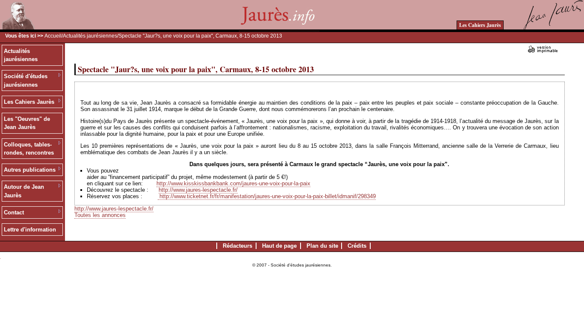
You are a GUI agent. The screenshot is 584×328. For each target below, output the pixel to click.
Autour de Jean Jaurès (24, 191)
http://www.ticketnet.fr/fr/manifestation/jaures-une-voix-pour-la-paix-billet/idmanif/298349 (267, 196)
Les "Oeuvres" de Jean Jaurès (27, 123)
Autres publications (30, 170)
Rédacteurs (237, 246)
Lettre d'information (30, 229)
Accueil (53, 36)
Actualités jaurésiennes (90, 36)
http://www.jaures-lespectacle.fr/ (198, 190)
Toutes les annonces (100, 215)
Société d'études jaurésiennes (25, 80)
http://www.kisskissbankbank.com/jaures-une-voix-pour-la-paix (233, 183)
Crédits (357, 246)
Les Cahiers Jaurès (480, 25)
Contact (14, 212)
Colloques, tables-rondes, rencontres (29, 148)
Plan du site (322, 246)
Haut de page (279, 246)
